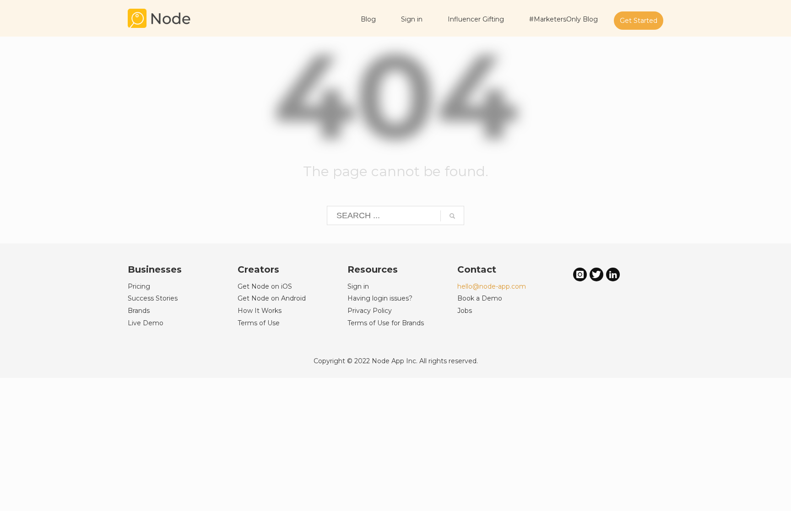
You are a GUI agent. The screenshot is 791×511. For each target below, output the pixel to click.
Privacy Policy (369, 311)
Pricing (139, 286)
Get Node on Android (272, 298)
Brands (139, 311)
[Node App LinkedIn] (613, 274)
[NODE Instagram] (580, 274)
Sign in (358, 286)
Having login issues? (379, 298)
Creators (258, 269)
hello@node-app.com (491, 286)
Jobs (464, 311)
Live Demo (145, 323)
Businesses (155, 269)
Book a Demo (479, 298)
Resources (372, 269)
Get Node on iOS (265, 286)
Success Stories (153, 298)
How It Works (260, 311)
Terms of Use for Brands (385, 323)
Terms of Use (259, 323)
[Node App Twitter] (596, 274)
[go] (452, 216)
